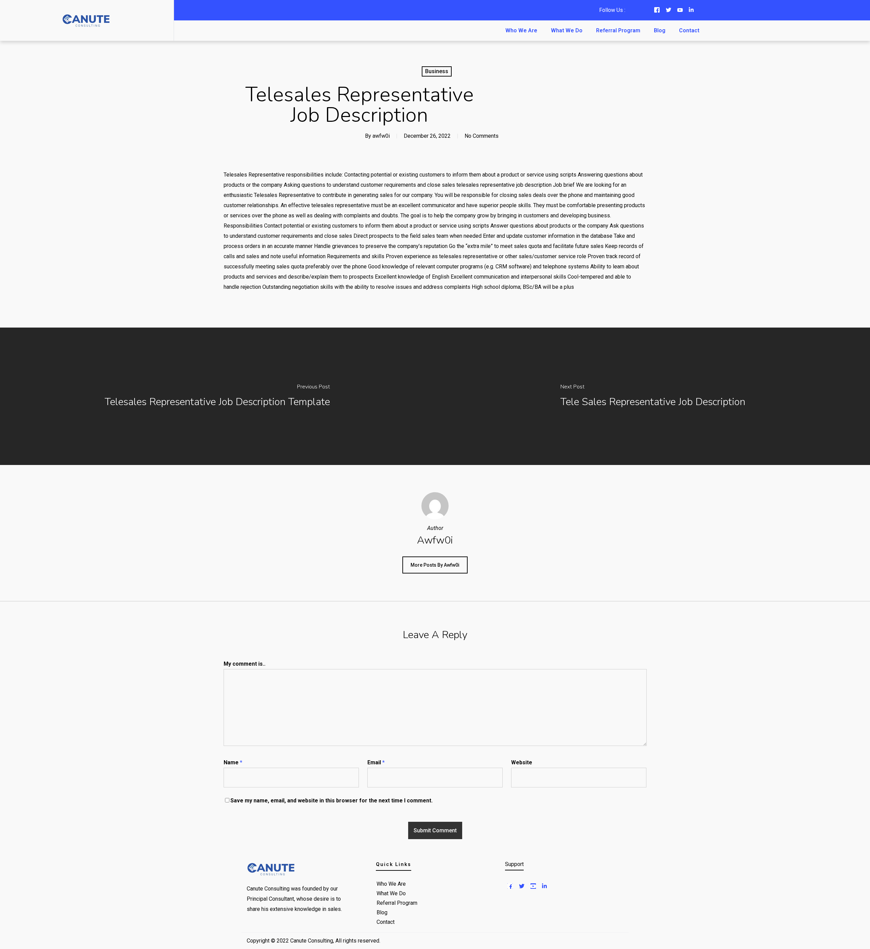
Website (521, 762)
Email (376, 762)
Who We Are (521, 30)
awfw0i (381, 136)
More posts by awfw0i (435, 565)
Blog (659, 30)
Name (233, 762)
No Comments (482, 136)
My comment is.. (244, 664)
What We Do (566, 30)
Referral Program (618, 30)
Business (436, 71)
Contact (689, 30)
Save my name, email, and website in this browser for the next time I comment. (331, 800)
